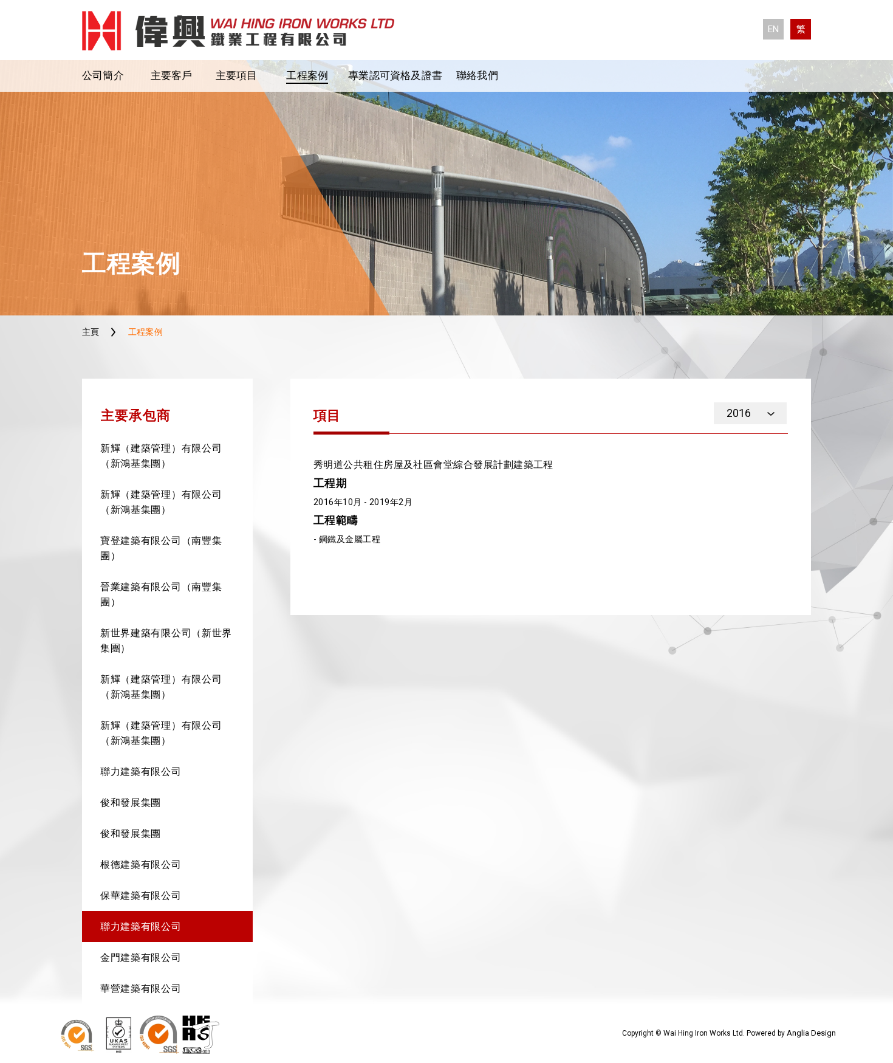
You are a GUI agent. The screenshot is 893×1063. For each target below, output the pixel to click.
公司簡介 (103, 75)
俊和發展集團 (130, 802)
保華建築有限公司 (141, 895)
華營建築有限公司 (141, 988)
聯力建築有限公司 (141, 771)
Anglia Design (811, 1032)
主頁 (91, 332)
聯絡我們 (477, 75)
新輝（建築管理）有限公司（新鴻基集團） (161, 455)
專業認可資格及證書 (395, 75)
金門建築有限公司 (141, 957)
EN (773, 29)
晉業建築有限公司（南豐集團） (161, 594)
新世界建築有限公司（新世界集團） (166, 640)
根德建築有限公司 (141, 864)
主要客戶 (172, 75)
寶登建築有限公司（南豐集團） (161, 548)
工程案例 (307, 75)
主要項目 (237, 75)
